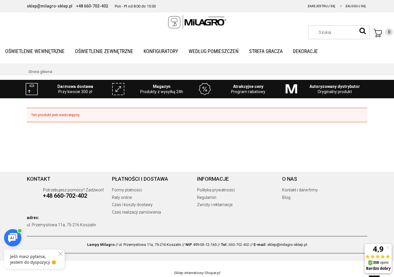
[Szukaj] (362, 31)
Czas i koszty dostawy (132, 204)
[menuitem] (35, 51)
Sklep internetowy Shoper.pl (197, 273)
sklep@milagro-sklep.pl (49, 6)
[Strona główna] (197, 22)
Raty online (122, 197)
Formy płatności (127, 190)
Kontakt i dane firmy (300, 190)
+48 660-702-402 (92, 6)
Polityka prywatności (216, 190)
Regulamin (206, 197)
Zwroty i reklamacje (214, 204)
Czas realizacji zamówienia (136, 212)
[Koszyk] (383, 32)
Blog (286, 197)
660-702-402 (239, 244)
